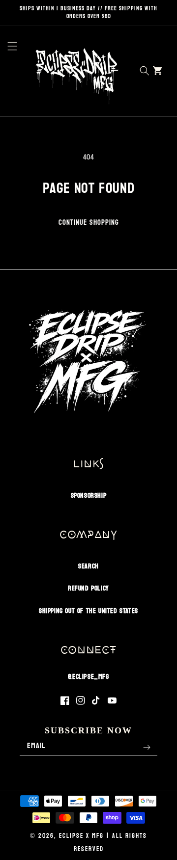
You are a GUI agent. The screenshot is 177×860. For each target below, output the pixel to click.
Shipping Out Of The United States (88, 611)
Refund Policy (88, 588)
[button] (9, 71)
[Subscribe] (146, 747)
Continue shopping (89, 222)
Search (88, 566)
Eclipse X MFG (81, 836)
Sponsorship (89, 495)
